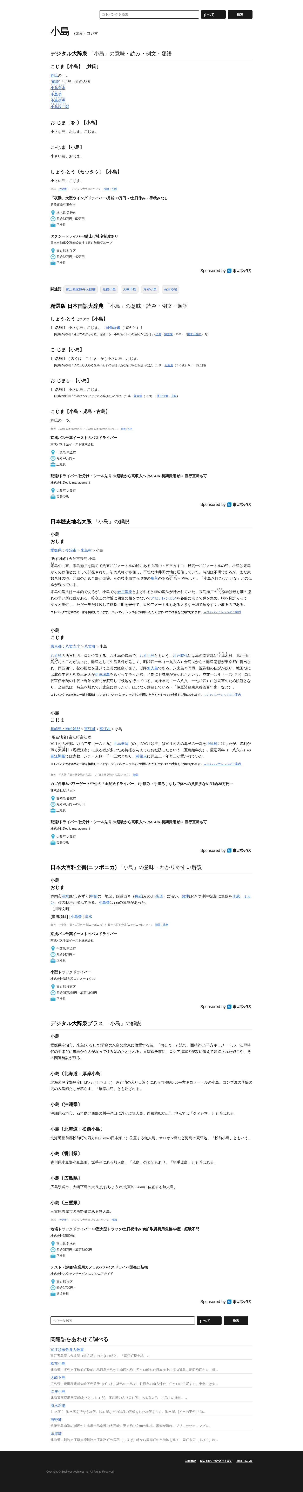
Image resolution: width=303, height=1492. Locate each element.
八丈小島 (147, 656)
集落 (154, 578)
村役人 (141, 756)
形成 (236, 896)
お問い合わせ (244, 1461)
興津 (185, 896)
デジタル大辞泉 (68, 53)
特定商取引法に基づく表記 (216, 1461)
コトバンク (70, 14)
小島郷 (211, 744)
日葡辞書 (113, 328)
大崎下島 (129, 289)
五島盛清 (121, 744)
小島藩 (104, 902)
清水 (65, 896)
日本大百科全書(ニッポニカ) (83, 867)
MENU (54, 4)
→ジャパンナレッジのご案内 (222, 612)
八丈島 (56, 656)
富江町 (89, 729)
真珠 (174, 396)
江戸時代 (180, 656)
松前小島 (109, 289)
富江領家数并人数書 (80, 289)
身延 (138, 896)
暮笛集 (138, 396)
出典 (158, 334)
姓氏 (54, 75)
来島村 (86, 550)
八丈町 (89, 646)
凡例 (114, 188)
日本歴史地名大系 (71, 521)
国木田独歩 (194, 334)
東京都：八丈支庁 (65, 646)
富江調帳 (57, 756)
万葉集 (168, 365)
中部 (93, 896)
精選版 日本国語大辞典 (76, 306)
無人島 (152, 668)
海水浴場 (170, 289)
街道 (159, 896)
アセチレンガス (164, 598)
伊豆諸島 (102, 674)
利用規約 (190, 1461)
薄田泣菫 (162, 396)
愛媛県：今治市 (63, 550)
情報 (106, 188)
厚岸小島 (150, 289)
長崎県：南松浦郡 (65, 729)
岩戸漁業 (124, 592)
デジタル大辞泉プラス (76, 1023)
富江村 (105, 729)
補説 (55, 82)
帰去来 (168, 334)
